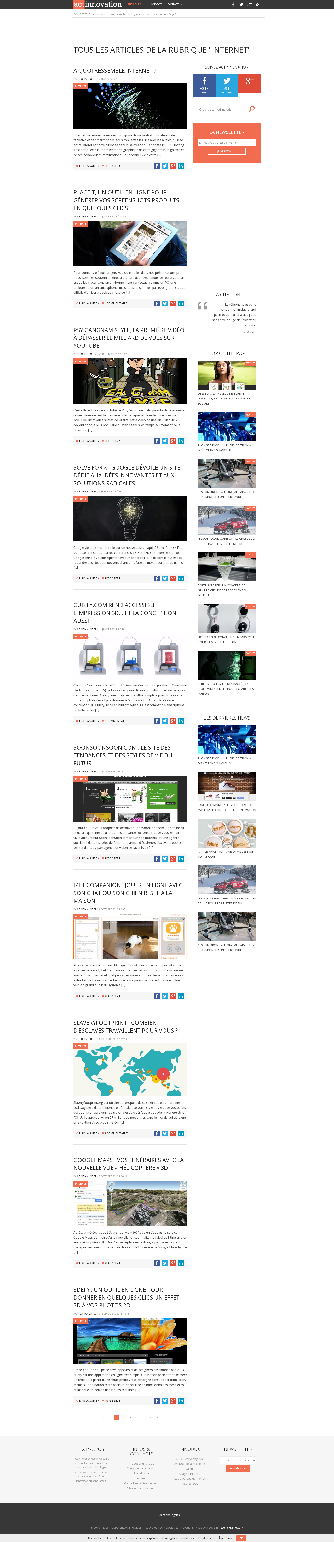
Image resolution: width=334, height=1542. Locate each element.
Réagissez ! (112, 166)
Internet (162, 14)
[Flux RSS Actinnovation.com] (258, 4)
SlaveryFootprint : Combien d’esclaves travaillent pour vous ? (125, 1026)
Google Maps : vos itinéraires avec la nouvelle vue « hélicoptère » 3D (128, 1163)
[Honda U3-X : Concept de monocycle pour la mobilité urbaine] (227, 618)
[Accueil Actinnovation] (97, 4)
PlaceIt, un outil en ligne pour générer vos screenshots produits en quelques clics (126, 200)
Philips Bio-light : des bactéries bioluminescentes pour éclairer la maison (226, 688)
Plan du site (141, 1473)
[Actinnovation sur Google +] (249, 4)
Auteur (141, 1478)
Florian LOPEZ (87, 79)
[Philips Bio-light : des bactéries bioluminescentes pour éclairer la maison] (227, 665)
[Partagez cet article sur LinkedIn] (181, 166)
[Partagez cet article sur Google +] (173, 166)
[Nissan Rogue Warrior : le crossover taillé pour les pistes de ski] (227, 520)
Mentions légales (169, 1515)
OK (241, 1538)
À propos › (225, 1538)
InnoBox (156, 4)
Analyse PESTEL (189, 1474)
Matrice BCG (189, 1483)
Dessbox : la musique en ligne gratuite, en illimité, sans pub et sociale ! (224, 398)
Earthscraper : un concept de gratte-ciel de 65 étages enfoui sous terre (223, 590)
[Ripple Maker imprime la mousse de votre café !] (227, 833)
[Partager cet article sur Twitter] (165, 166)
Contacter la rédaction (141, 1468)
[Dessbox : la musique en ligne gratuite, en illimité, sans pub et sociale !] (227, 375)
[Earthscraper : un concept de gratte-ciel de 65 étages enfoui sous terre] (227, 566)
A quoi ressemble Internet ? (114, 70)
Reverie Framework (231, 1527)
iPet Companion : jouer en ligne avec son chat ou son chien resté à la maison (127, 892)
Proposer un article (141, 1463)
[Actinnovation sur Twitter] (241, 4)
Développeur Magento (141, 1488)
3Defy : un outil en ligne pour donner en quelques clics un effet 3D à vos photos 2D (126, 1297)
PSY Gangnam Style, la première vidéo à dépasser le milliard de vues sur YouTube (128, 337)
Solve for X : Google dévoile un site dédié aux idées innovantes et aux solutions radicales (126, 475)
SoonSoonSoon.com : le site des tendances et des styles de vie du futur (122, 755)
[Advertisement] (167, 29)
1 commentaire (115, 303)
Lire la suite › (89, 166)
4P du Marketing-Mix (190, 1459)
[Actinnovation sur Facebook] (233, 4)
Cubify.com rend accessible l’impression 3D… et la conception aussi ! (124, 612)
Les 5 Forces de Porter (189, 1478)
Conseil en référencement (141, 1483)
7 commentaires (116, 721)
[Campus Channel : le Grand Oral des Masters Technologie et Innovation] (227, 786)
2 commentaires (116, 1133)
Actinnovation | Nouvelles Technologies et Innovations (123, 14)
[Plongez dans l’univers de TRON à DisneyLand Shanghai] (227, 426)
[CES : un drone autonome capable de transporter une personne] (227, 473)
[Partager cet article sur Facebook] (157, 166)
